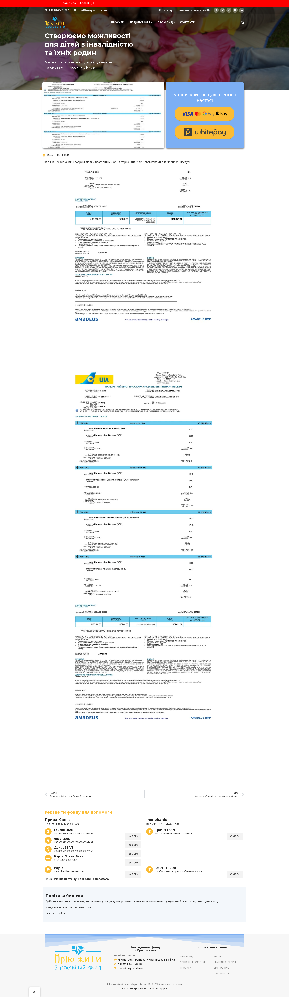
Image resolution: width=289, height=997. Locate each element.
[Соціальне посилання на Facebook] (216, 10)
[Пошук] (242, 22)
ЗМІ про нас (221, 967)
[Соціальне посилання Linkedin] (241, 10)
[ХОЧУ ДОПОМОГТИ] (204, 114)
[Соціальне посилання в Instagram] (228, 10)
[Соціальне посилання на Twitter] (222, 10)
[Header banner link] (144, 3)
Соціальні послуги (192, 962)
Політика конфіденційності (135, 988)
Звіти (217, 956)
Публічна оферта (158, 988)
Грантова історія (225, 962)
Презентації (221, 973)
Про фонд (186, 956)
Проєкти (185, 967)
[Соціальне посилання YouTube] (235, 10)
